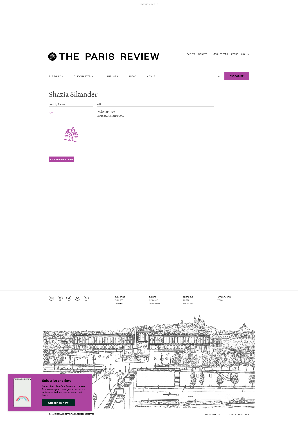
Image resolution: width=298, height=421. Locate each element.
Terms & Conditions (238, 414)
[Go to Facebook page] (60, 298)
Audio (132, 76)
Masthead (188, 297)
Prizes (186, 300)
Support (119, 300)
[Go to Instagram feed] (51, 298)
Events (191, 53)
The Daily (55, 76)
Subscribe (237, 76)
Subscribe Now (58, 403)
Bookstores (189, 303)
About (151, 76)
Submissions (155, 303)
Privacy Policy (212, 414)
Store (234, 53)
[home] (103, 57)
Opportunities (224, 297)
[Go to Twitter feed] (68, 298)
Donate (203, 53)
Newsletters (220, 53)
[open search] (218, 76)
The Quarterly (84, 76)
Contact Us (120, 303)
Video (220, 300)
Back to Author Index (61, 159)
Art (51, 112)
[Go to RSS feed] (86, 298)
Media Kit (153, 300)
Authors (112, 76)
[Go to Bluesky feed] (77, 298)
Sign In (245, 53)
